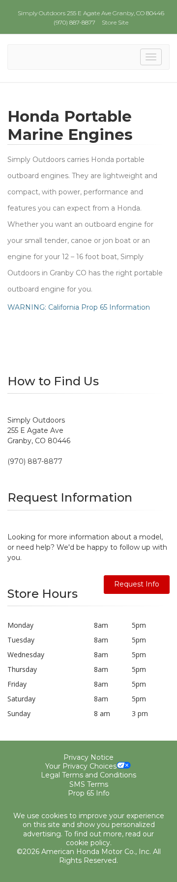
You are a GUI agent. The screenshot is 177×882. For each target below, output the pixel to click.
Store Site (115, 22)
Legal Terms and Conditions (88, 775)
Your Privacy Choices (81, 766)
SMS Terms (88, 784)
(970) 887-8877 (74, 22)
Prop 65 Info (89, 793)
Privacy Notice (88, 757)
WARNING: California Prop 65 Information (78, 307)
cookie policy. (89, 842)
